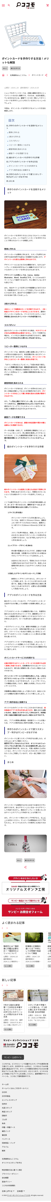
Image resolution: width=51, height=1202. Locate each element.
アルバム (5, 1147)
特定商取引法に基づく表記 (12, 1170)
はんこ (5, 68)
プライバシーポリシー (10, 1174)
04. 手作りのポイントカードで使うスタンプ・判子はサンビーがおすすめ (24, 175)
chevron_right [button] (7, 928)
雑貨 (3, 1150)
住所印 (4, 1104)
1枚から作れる (14, 136)
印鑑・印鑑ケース (8, 1127)
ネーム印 (5, 1084)
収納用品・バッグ (8, 1143)
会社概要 (5, 1177)
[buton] (8, 1191)
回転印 (4, 1115)
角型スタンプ (7, 1111)
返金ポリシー (7, 1181)
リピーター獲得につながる (19, 145)
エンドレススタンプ (9, 1100)
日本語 (21, 1191)
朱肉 (3, 1123)
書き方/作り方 (15, 68)
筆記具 (4, 1135)
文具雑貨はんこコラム (18, 75)
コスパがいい (14, 140)
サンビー (9, 741)
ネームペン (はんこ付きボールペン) (15, 1088)
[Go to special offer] (25, 843)
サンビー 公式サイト (13, 1057)
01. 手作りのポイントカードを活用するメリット (24, 126)
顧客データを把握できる (18, 153)
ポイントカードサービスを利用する (23, 166)
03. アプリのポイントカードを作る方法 (22, 161)
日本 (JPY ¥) (8, 1191)
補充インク (6, 1131)
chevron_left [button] (2, 928)
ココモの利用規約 (8, 1185)
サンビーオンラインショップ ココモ (18, 1195)
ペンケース (6, 1139)
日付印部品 (6, 1096)
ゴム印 (4, 1119)
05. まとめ (10, 181)
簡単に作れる (14, 132)
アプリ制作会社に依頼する (19, 170)
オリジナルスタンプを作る (12, 1162)
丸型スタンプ (7, 1108)
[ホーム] (25, 5)
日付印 (4, 1092)
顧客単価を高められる (18, 149)
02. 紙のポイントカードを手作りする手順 (22, 157)
